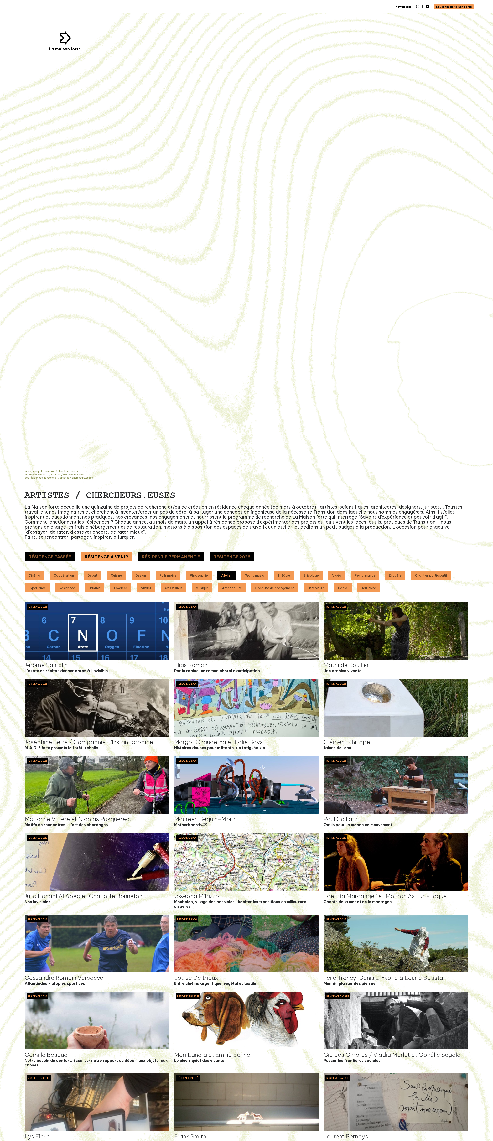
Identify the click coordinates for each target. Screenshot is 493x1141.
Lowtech (120, 588)
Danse (343, 588)
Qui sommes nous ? (36, 474)
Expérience (37, 588)
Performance (365, 575)
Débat (92, 575)
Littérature (315, 588)
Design (140, 575)
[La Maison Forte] (65, 40)
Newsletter (403, 6)
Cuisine (116, 575)
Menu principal (33, 471)
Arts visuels (173, 588)
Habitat (95, 588)
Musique (202, 588)
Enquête (395, 575)
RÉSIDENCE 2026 (231, 556)
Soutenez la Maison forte (454, 6)
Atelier (226, 575)
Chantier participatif (431, 575)
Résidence (67, 588)
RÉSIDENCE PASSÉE (50, 556)
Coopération (64, 575)
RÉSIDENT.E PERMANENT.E (171, 556)
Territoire (368, 588)
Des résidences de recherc (40, 477)
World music (254, 575)
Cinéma (34, 575)
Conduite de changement (274, 588)
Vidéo (336, 575)
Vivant (146, 588)
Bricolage (311, 575)
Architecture (232, 588)
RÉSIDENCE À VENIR (106, 556)
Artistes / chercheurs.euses (62, 471)
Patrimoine (167, 575)
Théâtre (284, 575)
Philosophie (199, 575)
